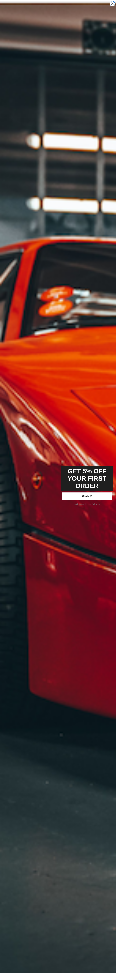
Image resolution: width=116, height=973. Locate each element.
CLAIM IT (87, 496)
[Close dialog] (112, 3)
